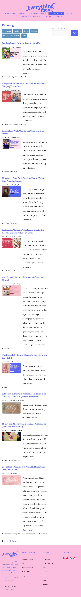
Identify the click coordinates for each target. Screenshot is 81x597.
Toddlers (34, 31)
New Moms (7, 31)
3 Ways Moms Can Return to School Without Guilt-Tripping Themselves (24, 85)
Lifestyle (6, 77)
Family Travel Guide (47, 576)
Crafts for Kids (45, 572)
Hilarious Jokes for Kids (27, 567)
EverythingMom (8, 124)
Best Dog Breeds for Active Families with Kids (21, 43)
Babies (26, 31)
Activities (27, 417)
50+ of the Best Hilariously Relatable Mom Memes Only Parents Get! (24, 468)
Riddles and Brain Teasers (28, 572)
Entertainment (7, 534)
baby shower (17, 460)
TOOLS (57, 17)
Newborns (17, 31)
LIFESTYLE (69, 14)
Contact (24, 563)
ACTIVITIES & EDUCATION (28, 17)
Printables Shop (46, 559)
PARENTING (55, 14)
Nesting (32, 417)
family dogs (20, 77)
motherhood (34, 534)
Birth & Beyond (13, 171)
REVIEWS (47, 17)
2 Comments (44, 534)
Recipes (44, 567)
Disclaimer (14, 586)
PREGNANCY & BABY (36, 14)
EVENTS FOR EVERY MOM (15, 14)
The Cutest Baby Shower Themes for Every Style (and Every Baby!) (24, 356)
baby (12, 460)
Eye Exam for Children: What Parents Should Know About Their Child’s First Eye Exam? (24, 231)
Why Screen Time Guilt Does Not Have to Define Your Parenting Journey (23, 179)
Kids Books (45, 584)
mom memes (28, 534)
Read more (40, 344)
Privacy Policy (7, 586)
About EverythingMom (27, 559)
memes (22, 534)
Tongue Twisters (26, 576)
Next (15, 541)
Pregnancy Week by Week (48, 563)
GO (74, 33)
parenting (23, 124)
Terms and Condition (10, 589)
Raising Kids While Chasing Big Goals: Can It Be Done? (23, 132)
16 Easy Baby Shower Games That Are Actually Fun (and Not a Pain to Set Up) (24, 425)
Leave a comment (31, 77)
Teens (24, 35)
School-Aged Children (11, 35)
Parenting (11, 77)
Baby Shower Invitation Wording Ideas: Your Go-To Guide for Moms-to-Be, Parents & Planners (24, 395)
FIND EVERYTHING (59, 29)
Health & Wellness (9, 271)
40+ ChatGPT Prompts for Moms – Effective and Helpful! (23, 279)
